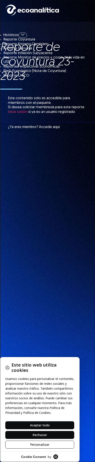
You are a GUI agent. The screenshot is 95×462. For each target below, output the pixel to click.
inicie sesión (17, 112)
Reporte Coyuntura (19, 39)
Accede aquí (49, 127)
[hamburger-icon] (90, 11)
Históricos (11, 35)
